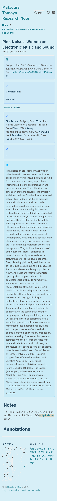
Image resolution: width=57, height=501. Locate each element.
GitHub (36, 490)
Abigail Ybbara (46, 415)
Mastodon (14, 490)
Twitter (26, 490)
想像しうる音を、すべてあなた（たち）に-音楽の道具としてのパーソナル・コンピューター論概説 (42, 455)
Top (4, 490)
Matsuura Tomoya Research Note (15, 12)
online (7, 107)
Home (5, 25)
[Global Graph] (24, 449)
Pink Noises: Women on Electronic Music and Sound (23, 31)
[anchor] (18, 405)
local (15, 107)
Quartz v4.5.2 (14, 486)
